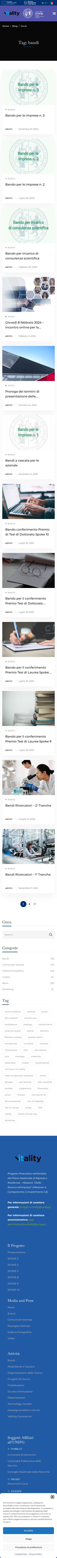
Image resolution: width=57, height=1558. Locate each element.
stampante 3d (39, 1095)
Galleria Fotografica (28, 970)
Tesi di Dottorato (35, 1101)
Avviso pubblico (13, 1011)
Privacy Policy (35, 1554)
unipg (28, 1107)
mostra (28, 977)
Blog (14, 26)
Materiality (10, 1063)
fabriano (44, 1031)
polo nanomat (45, 1082)
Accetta (28, 1530)
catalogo (27, 1024)
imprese (44, 1043)
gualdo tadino (35, 1037)
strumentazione (13, 1101)
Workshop (28, 989)
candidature (11, 1024)
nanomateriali (42, 1063)
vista (40, 1107)
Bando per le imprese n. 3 (25, 115)
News (28, 983)
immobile (28, 1043)
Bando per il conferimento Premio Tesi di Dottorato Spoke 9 (25, 603)
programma (25, 1088)
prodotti (9, 1088)
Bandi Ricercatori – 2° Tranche (28, 805)
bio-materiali (11, 1018)
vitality (8, 1114)
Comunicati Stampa (28, 964)
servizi (8, 1095)
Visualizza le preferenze (28, 1547)
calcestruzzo (30, 1018)
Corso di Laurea (13, 1031)
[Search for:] (28, 934)
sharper (21, 1095)
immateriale (11, 1043)
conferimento (45, 1024)
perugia (9, 1082)
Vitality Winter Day (27, 1114)
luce (7, 1056)
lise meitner (40, 1050)
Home (5, 26)
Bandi (28, 958)
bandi (45, 1011)
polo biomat (25, 1082)
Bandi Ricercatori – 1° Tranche (28, 874)
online (43, 1075)
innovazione (11, 1050)
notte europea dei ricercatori (19, 1075)
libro (25, 1050)
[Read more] (28, 72)
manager (20, 1056)
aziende (31, 1011)
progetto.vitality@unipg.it (35, 1207)
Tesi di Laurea (12, 1107)
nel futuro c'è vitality (15, 1069)
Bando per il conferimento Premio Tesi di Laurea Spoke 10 (27, 672)
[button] (52, 1496)
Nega (29, 1538)
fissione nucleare (13, 1037)
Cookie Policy (21, 1554)
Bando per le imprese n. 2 (25, 184)
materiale (36, 1056)
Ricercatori (43, 1088)
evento (30, 1031)
